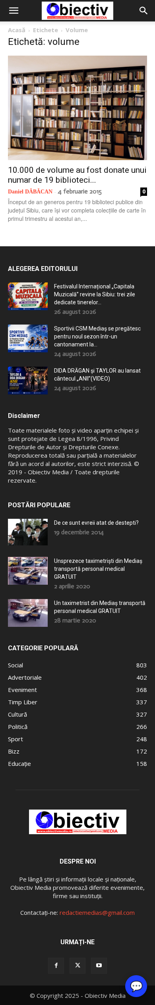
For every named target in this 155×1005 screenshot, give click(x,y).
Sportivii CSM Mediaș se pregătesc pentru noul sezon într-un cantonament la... (97, 336)
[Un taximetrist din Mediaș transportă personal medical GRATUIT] (28, 613)
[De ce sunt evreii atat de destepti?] (28, 532)
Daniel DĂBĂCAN (30, 192)
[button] (13, 10)
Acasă (16, 30)
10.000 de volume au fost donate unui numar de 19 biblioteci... (77, 175)
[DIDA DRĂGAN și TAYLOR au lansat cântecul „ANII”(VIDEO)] (28, 380)
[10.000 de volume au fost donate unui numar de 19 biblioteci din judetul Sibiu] (77, 108)
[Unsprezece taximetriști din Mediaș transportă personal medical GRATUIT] (28, 571)
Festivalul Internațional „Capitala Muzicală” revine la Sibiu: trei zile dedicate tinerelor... (94, 294)
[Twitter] (77, 966)
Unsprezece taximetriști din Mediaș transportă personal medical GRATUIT (98, 569)
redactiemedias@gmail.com (97, 912)
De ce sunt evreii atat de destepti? (96, 523)
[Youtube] (99, 966)
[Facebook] (56, 966)
